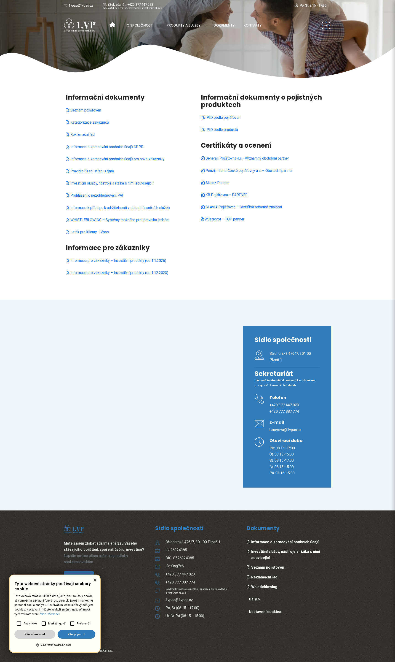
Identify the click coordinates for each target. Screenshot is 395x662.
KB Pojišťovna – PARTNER (226, 195)
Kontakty (253, 25)
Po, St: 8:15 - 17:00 (312, 5)
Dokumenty (224, 25)
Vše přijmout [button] (76, 634)
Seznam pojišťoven (85, 110)
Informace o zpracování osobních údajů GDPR (106, 147)
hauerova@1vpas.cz (286, 430)
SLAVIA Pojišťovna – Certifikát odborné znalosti (243, 207)
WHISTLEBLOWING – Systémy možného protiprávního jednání (119, 220)
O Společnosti (140, 25)
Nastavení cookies (265, 612)
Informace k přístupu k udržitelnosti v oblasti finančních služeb (119, 208)
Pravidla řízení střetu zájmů (91, 171)
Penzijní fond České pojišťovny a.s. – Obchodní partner (249, 170)
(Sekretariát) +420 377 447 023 (130, 4)
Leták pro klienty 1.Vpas (89, 232)
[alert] (55, 614)
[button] (54, 645)
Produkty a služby (183, 25)
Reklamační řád (82, 134)
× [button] (94, 580)
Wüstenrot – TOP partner (224, 219)
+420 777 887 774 (284, 411)
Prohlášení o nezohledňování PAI (96, 195)
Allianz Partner (217, 183)
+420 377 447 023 (284, 405)
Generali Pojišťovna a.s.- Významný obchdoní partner (247, 158)
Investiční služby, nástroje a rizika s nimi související (110, 183)
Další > (254, 599)
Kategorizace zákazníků (89, 122)
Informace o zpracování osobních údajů (284, 542)
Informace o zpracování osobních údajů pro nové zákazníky (117, 159)
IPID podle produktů (221, 130)
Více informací (50, 614)
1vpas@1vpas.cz (81, 5)
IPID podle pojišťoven (222, 117)
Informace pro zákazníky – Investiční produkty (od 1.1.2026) (117, 260)
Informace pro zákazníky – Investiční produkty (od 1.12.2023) (118, 273)
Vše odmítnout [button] (35, 634)
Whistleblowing (263, 587)
